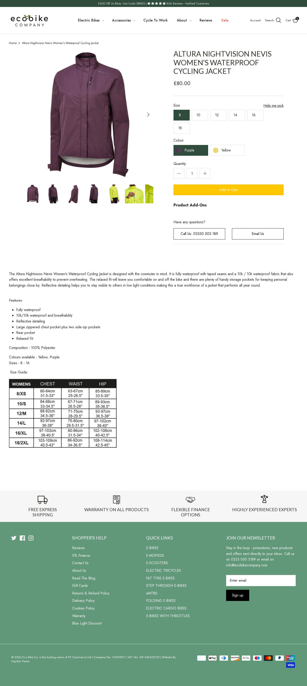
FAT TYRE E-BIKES (160, 578)
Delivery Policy (83, 600)
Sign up (237, 595)
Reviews (206, 20)
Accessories (121, 20)
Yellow (226, 150)
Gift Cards (80, 585)
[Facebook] (22, 538)
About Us (79, 570)
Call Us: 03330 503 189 (199, 233)
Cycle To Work (155, 20)
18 (181, 128)
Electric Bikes (89, 20)
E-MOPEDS (155, 555)
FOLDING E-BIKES (161, 600)
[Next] (148, 115)
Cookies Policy (83, 608)
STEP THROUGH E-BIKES (166, 585)
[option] (88, 115)
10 (200, 115)
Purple (189, 150)
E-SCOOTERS (157, 562)
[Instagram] (30, 538)
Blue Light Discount (87, 623)
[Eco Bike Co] (29, 20)
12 (218, 115)
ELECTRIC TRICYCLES (163, 570)
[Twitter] (13, 538)
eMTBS (151, 593)
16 (255, 115)
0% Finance (81, 555)
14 (237, 115)
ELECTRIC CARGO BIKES (166, 608)
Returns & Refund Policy (90, 593)
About (182, 20)
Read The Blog (83, 578)
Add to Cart (229, 189)
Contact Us (80, 562)
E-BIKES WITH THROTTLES (168, 615)
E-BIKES (152, 547)
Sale (224, 20)
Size (177, 105)
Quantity (180, 163)
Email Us (258, 233)
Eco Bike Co (30, 657)
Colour (179, 140)
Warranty (78, 615)
